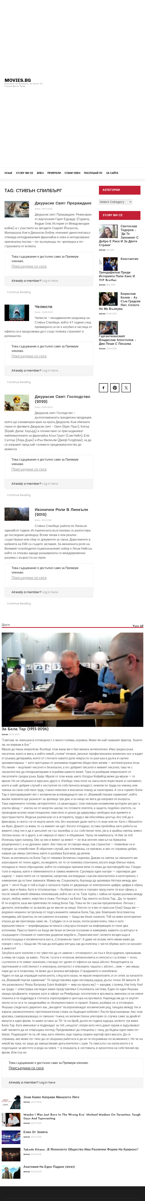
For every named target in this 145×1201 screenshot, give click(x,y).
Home (8, 173)
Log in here (50, 281)
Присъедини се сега (29, 266)
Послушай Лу (93, 173)
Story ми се (24, 173)
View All (138, 626)
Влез (40, 173)
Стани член (72, 173)
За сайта (112, 173)
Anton (38, 208)
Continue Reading (19, 292)
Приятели (54, 173)
